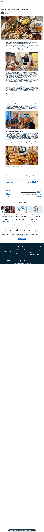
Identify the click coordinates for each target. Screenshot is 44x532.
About (17, 248)
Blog (23, 248)
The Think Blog (5, 5)
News (23, 246)
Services (17, 249)
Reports (17, 252)
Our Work (17, 246)
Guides (17, 253)
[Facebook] (33, 182)
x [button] (33, 530)
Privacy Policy (39, 196)
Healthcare (3, 254)
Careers (23, 249)
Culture (11, 182)
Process (17, 250)
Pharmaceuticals (5, 249)
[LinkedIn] (37, 182)
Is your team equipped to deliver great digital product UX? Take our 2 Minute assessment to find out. (35, 250)
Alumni (23, 250)
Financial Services (5, 246)
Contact (23, 252)
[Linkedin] (24, 260)
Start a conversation (22, 238)
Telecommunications (6, 251)
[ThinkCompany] (4, 2)
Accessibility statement (28, 263)
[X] (35, 182)
